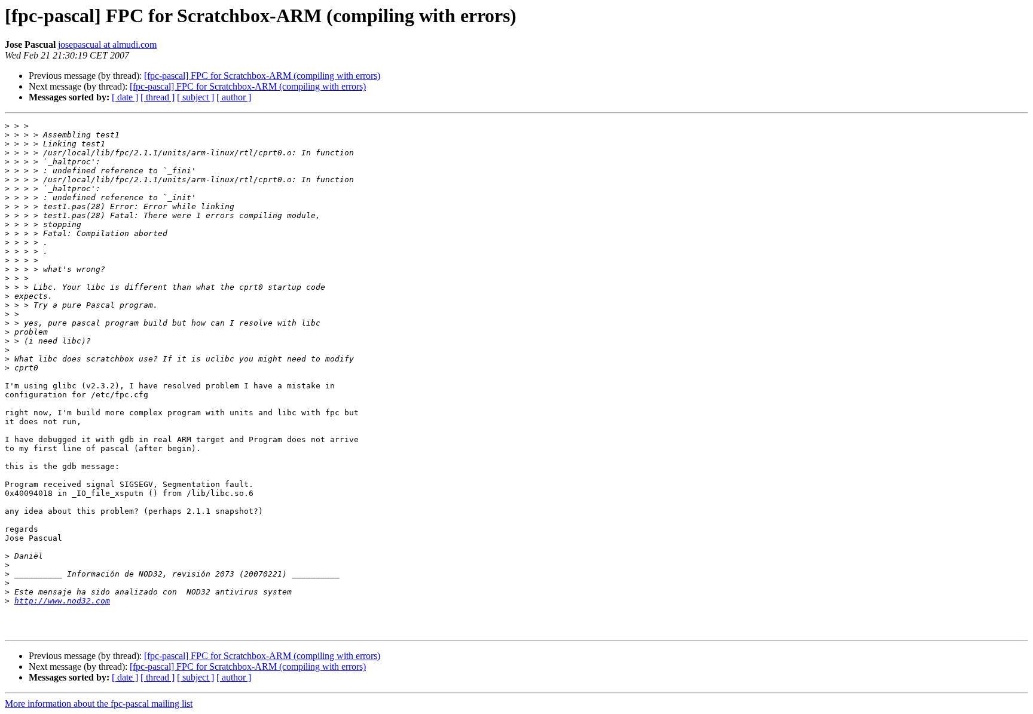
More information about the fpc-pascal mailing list (98, 703)
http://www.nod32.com (62, 600)
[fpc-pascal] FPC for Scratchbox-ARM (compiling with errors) (262, 76)
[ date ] (125, 97)
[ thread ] (157, 97)
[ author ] (233, 97)
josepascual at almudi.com (107, 44)
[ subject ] (195, 97)
